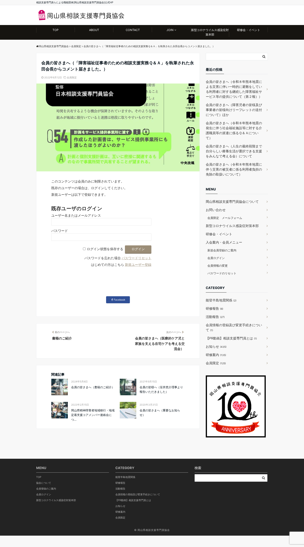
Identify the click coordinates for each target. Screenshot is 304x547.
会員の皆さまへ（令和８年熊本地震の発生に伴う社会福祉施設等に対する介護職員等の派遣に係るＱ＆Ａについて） (234, 130)
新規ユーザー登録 (138, 264)
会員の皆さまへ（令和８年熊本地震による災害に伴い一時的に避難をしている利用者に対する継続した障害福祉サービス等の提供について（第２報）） (234, 89)
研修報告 (214, 308)
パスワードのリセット (221, 273)
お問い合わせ (216, 210)
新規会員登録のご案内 (221, 250)
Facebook (119, 299)
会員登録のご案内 (46, 488)
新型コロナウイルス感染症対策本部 (210, 32)
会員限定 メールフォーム (224, 218)
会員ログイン (216, 258)
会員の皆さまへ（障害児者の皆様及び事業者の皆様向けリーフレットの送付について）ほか (234, 110)
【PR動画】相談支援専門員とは (231, 338)
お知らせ (216, 346)
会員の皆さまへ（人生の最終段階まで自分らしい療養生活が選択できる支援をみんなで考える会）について (234, 151)
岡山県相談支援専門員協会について (232, 201)
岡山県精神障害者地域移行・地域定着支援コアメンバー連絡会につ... (93, 414)
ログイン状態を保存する (105, 249)
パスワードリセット (136, 258)
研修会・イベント (248, 30)
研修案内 (216, 355)
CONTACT (133, 30)
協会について (43, 482)
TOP (56, 30)
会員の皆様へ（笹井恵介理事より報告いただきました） (161, 389)
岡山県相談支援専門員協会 (154, 529)
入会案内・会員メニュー (224, 242)
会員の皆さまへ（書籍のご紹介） (93, 387)
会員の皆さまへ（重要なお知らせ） (160, 412)
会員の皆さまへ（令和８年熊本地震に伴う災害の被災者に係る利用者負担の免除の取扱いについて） (234, 169)
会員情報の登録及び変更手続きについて (234, 327)
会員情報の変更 (217, 265)
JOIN (170, 30)
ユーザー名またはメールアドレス (76, 215)
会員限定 (72, 77)
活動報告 (215, 317)
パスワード (59, 231)
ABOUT (94, 30)
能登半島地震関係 (221, 300)
